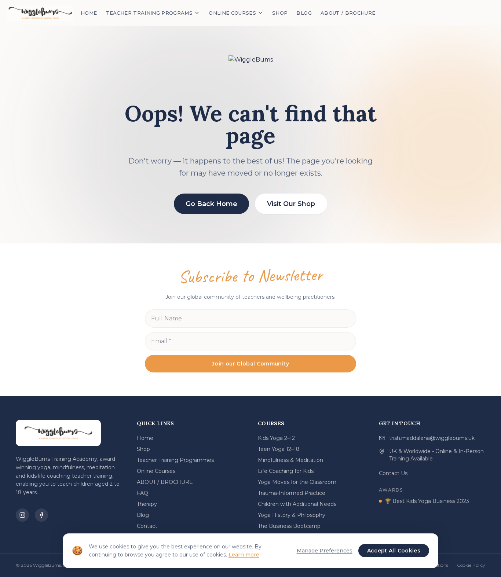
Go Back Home (211, 204)
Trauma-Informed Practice (291, 493)
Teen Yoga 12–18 (279, 449)
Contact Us (393, 473)
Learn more (243, 554)
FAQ (142, 493)
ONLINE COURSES (232, 13)
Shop (143, 449)
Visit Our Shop (291, 204)
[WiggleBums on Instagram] (22, 515)
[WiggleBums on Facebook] (41, 515)
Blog (143, 515)
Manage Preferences (324, 550)
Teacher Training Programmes (175, 460)
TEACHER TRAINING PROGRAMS (149, 13)
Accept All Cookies (393, 550)
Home (145, 438)
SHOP (280, 13)
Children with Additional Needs (297, 504)
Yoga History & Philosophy (291, 515)
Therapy (147, 504)
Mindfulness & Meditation (290, 460)
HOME (89, 13)
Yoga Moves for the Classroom (297, 482)
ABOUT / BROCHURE (348, 13)
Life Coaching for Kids (286, 471)
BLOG (303, 13)
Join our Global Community (250, 363)
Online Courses (156, 471)
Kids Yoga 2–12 (276, 438)
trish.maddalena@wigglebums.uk (432, 438)
